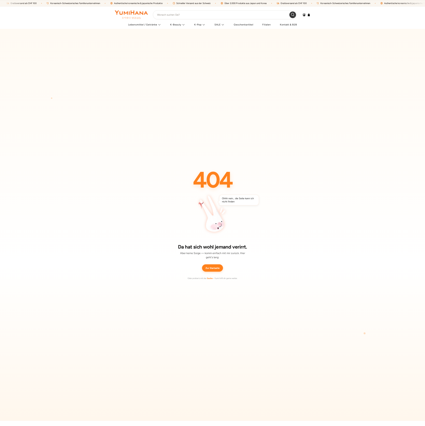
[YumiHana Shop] (131, 14)
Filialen (266, 24)
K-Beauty (175, 24)
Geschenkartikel (243, 24)
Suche (209, 278)
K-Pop (198, 24)
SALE (217, 24)
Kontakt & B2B (288, 24)
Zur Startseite (212, 268)
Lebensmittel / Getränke (142, 24)
